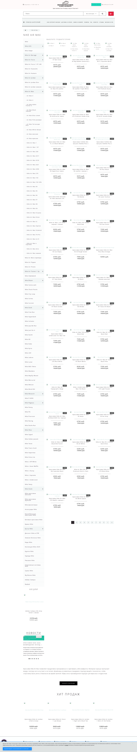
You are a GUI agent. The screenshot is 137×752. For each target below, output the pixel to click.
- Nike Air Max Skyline (33, 226)
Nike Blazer (29, 280)
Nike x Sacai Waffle (31, 466)
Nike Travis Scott (31, 448)
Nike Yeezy (28, 484)
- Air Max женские (32, 134)
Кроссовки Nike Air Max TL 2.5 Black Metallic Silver (57, 143)
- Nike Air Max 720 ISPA (34, 182)
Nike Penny (29, 407)
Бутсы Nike (29, 528)
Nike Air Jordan (30, 78)
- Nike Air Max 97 (32, 199)
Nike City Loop (30, 294)
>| (111, 522)
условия (66, 745)
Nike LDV (28, 353)
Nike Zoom (28, 489)
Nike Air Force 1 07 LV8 (33, 64)
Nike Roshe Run (30, 425)
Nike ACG (28, 46)
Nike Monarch (30, 393)
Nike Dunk (28, 307)
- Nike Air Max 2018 (32, 160)
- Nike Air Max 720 (32, 178)
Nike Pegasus (29, 403)
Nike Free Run (30, 312)
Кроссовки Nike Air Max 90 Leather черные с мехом (81, 171)
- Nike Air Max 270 (32, 173)
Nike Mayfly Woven (31, 375)
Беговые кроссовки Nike (33, 519)
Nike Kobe (28, 344)
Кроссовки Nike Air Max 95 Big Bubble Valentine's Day (80, 61)
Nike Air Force (30, 60)
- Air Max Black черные (31, 110)
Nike (26, 41)
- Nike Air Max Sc (31, 221)
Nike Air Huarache (31, 69)
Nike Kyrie (28, 348)
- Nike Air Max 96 (32, 195)
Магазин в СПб (109, 22)
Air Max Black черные (85, 49)
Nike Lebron (29, 357)
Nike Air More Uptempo (33, 258)
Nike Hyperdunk (30, 316)
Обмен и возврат (78, 22)
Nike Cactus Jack (30, 285)
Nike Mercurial (30, 380)
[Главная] (25, 30)
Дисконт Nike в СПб (32, 533)
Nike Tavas (28, 443)
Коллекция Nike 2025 (32, 547)
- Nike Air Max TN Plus (33, 234)
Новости (95, 22)
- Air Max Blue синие (33, 115)
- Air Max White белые (33, 129)
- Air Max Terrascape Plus (33, 124)
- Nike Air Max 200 (32, 151)
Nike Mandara (30, 371)
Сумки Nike (29, 570)
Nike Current (29, 303)
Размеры (86, 22)
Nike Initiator (29, 321)
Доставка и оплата (66, 22)
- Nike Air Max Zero (32, 249)
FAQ (91, 22)
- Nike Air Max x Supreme (31, 244)
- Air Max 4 (29, 100)
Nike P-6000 (29, 398)
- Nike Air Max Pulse (33, 217)
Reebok (27, 584)
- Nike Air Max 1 (31, 143)
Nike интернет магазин (53, 22)
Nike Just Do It (30, 330)
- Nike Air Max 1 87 (32, 147)
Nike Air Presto (30, 267)
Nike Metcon (29, 384)
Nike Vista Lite (30, 457)
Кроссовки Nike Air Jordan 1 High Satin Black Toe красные (80, 720)
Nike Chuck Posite (31, 289)
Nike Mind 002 (30, 389)
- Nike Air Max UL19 (32, 239)
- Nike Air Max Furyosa (33, 213)
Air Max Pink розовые (109, 49)
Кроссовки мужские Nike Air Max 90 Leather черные (57, 88)
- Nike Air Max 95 (32, 191)
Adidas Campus (30, 580)
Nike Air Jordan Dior (32, 82)
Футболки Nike (30, 575)
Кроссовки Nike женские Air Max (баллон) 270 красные (57, 198)
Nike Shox (28, 430)
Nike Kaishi (29, 335)
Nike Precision (30, 416)
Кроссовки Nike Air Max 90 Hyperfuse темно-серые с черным (57, 171)
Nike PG (27, 412)
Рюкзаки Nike (30, 560)
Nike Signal (29, 434)
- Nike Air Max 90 (32, 186)
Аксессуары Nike (31, 509)
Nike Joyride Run (31, 326)
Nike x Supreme (30, 475)
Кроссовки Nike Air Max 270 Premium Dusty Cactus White (104, 88)
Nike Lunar (29, 362)
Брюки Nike (29, 524)
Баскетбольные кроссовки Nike (30, 514)
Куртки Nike (29, 551)
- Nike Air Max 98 (32, 204)
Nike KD (27, 339)
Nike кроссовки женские (30, 494)
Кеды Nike (28, 542)
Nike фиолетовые (31, 505)
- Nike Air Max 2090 (32, 169)
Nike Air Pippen (30, 262)
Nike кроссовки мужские (30, 499)
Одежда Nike (29, 556)
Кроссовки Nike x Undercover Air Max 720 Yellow (57, 335)
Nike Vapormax (30, 452)
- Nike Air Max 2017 (32, 156)
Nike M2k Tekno (30, 366)
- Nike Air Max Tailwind (34, 230)
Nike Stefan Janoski (31, 439)
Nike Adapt (29, 50)
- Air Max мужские (32, 138)
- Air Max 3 (29, 96)
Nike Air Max (29, 91)
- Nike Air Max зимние (33, 253)
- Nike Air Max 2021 (32, 164)
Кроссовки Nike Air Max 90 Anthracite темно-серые (57, 116)
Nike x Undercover (31, 480)
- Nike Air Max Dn (32, 208)
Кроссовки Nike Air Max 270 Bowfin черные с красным (57, 500)
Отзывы (101, 22)
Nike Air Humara (30, 73)
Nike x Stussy (29, 471)
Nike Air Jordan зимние (33, 87)
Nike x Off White (30, 461)
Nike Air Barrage (30, 55)
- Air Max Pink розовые (34, 120)
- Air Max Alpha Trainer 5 (31, 105)
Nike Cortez (29, 298)
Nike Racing (29, 421)
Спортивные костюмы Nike (33, 565)
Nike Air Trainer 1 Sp (32, 271)
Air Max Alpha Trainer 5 (74, 49)
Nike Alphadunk (30, 276)
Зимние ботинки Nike (33, 538)
